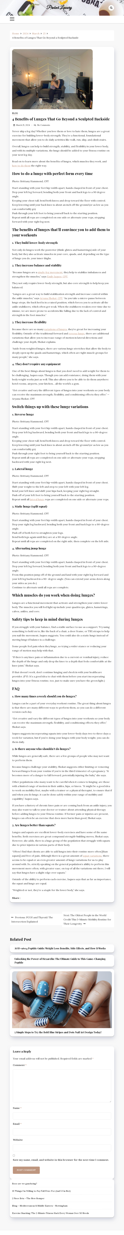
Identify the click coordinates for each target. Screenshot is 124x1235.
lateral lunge (37, 499)
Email (17, 1123)
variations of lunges (55, 329)
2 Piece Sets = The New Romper (28, 1198)
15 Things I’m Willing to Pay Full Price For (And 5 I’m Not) (41, 1191)
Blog (15, 113)
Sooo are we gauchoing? (24, 1183)
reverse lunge (77, 333)
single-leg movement (50, 272)
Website (18, 1139)
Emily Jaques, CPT (57, 276)
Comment (19, 1065)
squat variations (92, 855)
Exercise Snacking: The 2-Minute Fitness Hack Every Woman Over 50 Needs (50, 1213)
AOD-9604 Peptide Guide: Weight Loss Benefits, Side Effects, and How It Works (60, 948)
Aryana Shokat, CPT (51, 298)
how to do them (21, 165)
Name (17, 1107)
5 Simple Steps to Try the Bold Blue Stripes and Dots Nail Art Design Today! (58, 1032)
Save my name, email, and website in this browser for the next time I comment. (61, 1159)
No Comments (43, 125)
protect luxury (59, 8)
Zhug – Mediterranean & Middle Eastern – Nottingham (39, 1205)
